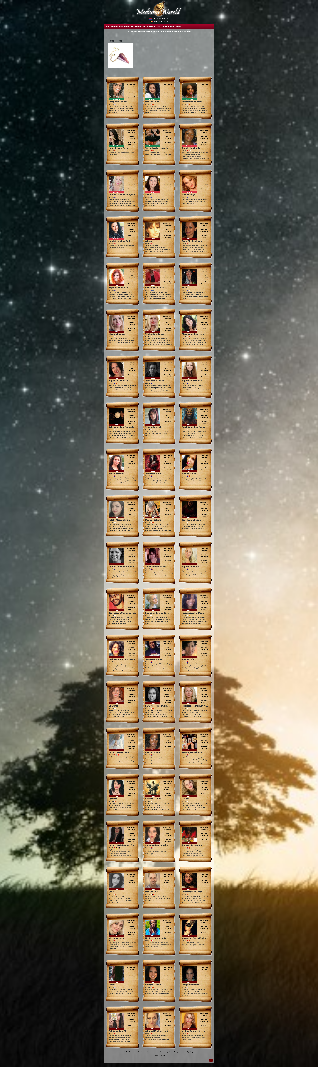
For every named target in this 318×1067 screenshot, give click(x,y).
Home (108, 26)
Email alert (157, 26)
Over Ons (150, 26)
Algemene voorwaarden (154, 1052)
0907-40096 (158, 21)
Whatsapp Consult (117, 26)
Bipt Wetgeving (181, 1052)
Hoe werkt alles (140, 26)
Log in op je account (152, 31)
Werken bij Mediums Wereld (171, 26)
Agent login (190, 1052)
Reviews (127, 26)
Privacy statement (169, 1052)
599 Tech (162, 1055)
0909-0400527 (158, 19)
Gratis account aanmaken (136, 31)
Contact (143, 1052)
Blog (132, 26)
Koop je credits (166, 31)
